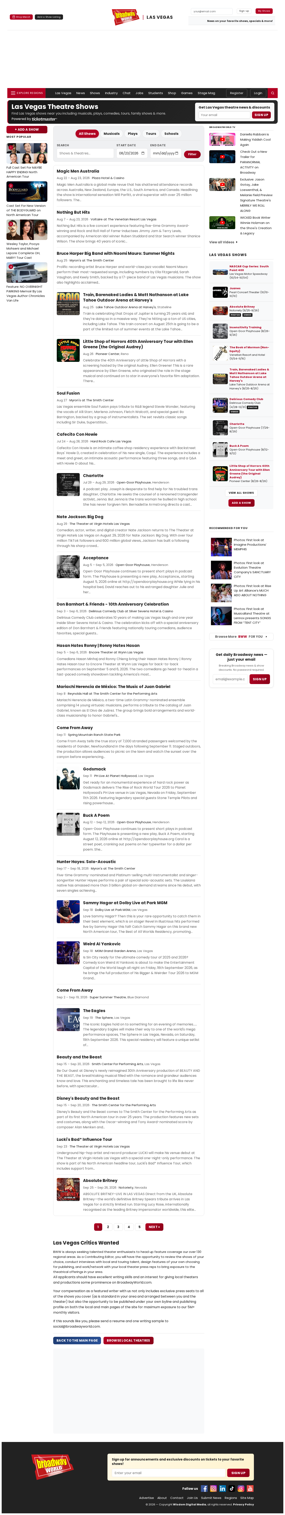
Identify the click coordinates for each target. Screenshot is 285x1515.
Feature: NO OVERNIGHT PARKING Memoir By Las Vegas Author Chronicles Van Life (25, 284)
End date (158, 145)
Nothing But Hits (73, 212)
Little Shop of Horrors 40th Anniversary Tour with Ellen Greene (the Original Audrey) (138, 344)
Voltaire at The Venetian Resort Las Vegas (123, 219)
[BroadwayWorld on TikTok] (232, 1488)
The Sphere (104, 1017)
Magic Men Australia (78, 171)
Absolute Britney (100, 1180)
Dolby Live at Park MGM (112, 910)
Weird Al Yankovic (102, 944)
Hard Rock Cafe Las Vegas (111, 441)
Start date (126, 145)
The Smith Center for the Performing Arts (124, 1105)
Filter (192, 154)
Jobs (139, 93)
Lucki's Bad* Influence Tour (84, 1139)
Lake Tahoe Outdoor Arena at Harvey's (126, 307)
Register (236, 93)
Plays (132, 133)
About (162, 1498)
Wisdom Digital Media (189, 1504)
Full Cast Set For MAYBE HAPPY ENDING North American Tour (24, 162)
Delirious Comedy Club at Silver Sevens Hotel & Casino (131, 611)
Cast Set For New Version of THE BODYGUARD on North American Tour (26, 200)
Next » (154, 1227)
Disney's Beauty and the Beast (88, 1098)
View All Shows (241, 493)
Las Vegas (63, 93)
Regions (231, 1498)
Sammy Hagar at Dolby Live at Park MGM (125, 903)
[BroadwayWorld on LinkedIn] (222, 1488)
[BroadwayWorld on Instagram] (213, 1488)
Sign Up (261, 115)
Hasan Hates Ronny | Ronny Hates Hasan (98, 645)
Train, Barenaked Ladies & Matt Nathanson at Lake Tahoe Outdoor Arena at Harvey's (136, 297)
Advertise (146, 1498)
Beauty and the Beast (79, 1057)
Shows (95, 93)
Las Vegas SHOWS (228, 254)
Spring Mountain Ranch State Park (94, 734)
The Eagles (94, 1011)
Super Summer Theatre (108, 997)
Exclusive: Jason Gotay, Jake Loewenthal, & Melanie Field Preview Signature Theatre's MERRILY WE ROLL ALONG (256, 195)
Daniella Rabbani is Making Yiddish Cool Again (255, 139)
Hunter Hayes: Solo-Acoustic (86, 862)
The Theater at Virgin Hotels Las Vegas (99, 523)
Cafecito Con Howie (77, 434)
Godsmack (94, 769)
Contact (177, 1498)
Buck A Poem (96, 815)
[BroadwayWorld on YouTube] (250, 1488)
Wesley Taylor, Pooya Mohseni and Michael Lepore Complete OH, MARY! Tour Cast (23, 241)
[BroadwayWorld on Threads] (241, 1488)
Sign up (260, 679)
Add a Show (241, 503)
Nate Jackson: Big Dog (80, 517)
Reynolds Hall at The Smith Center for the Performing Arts (112, 693)
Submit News (211, 1498)
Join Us (192, 1498)
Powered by (21, 118)
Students (155, 93)
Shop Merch (23, 17)
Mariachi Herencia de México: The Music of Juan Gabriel (113, 686)
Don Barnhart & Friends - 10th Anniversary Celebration (113, 604)
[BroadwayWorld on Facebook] (204, 1488)
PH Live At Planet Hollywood (115, 776)
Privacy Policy (243, 1504)
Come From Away (75, 728)
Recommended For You (228, 528)
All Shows (87, 133)
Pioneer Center (107, 354)
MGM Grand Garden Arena (115, 951)
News (80, 93)
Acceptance (95, 558)
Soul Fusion (68, 393)
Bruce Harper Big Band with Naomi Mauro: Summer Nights (116, 253)
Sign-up (244, 11)
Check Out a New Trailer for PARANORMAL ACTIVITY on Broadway (253, 162)
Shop (172, 93)
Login (258, 93)
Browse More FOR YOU (239, 636)
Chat (127, 93)
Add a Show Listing (49, 17)
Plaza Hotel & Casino (108, 178)
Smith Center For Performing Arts (117, 1064)
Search (63, 145)
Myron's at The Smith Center (92, 260)
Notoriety (126, 1187)
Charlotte (93, 475)
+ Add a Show (27, 129)
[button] (273, 93)
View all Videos (221, 242)
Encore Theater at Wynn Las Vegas (116, 652)
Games (187, 93)
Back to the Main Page (77, 1340)
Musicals (112, 133)
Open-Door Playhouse (134, 482)
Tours (151, 133)
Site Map (247, 1498)
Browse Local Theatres (128, 1340)
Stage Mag (206, 93)
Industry (111, 93)
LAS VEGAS (160, 17)
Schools (171, 133)
